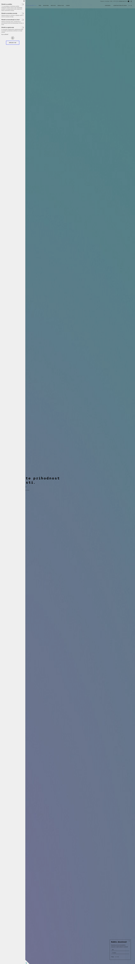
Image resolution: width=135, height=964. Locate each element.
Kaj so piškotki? (4, 34)
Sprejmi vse (12, 42)
